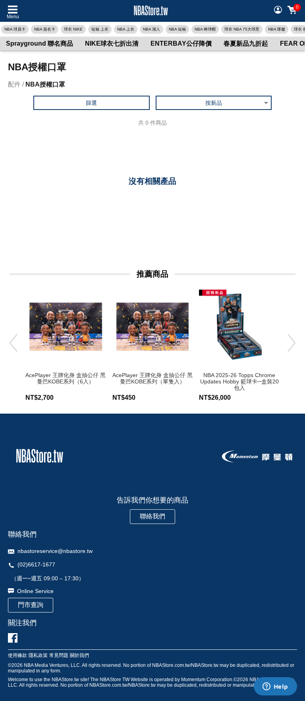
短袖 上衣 (99, 29)
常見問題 (58, 655)
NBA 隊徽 (276, 29)
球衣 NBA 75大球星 (241, 29)
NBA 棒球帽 (205, 29)
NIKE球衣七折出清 (112, 43)
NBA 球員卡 (14, 29)
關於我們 (79, 655)
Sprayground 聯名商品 (39, 43)
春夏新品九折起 (246, 43)
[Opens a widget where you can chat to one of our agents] (275, 687)
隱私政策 (38, 655)
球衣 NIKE (73, 29)
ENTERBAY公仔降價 (181, 43)
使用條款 (17, 655)
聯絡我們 (152, 516)
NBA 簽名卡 (44, 29)
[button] (214, 103)
